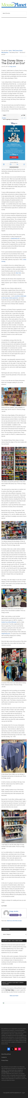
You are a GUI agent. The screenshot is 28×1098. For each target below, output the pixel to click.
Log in (23, 1092)
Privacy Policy (4, 1060)
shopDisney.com (15, 238)
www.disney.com (5, 1071)
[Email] (20, 915)
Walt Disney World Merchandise (14, 920)
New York (18, 273)
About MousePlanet (6, 1054)
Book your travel (14, 995)
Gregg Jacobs (13, 911)
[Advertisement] (14, 32)
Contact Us (4, 1057)
